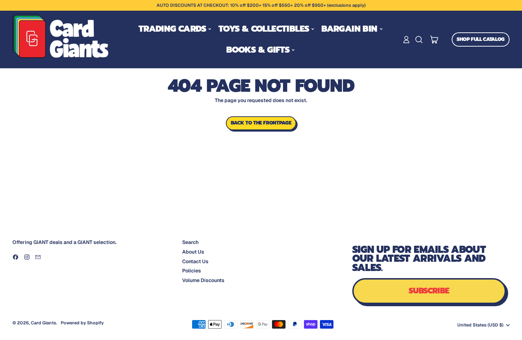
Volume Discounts (203, 280)
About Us (193, 252)
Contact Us (195, 261)
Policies (191, 270)
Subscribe (429, 291)
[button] (418, 39)
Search (190, 242)
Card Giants (43, 323)
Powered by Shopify (82, 323)
